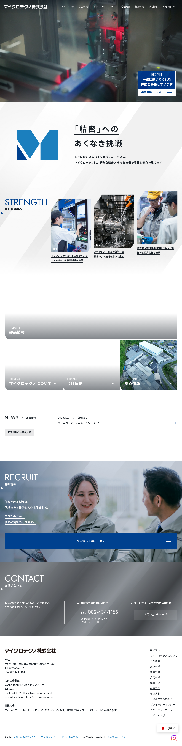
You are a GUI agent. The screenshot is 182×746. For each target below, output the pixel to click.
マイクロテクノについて (163, 655)
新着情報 (31, 418)
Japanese (103, 5)
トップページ (67, 6)
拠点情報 (139, 6)
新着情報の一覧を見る (19, 432)
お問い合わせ (169, 6)
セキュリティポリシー (162, 710)
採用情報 (153, 6)
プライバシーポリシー (162, 704)
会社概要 (125, 6)
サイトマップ (157, 715)
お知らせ (83, 417)
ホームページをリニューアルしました (79, 423)
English (102, 9)
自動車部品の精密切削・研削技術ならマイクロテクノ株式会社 (45, 737)
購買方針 (155, 683)
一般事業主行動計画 (161, 699)
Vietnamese (104, 13)
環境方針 (155, 693)
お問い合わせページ (155, 614)
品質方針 (155, 688)
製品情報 (83, 6)
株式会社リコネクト (117, 737)
